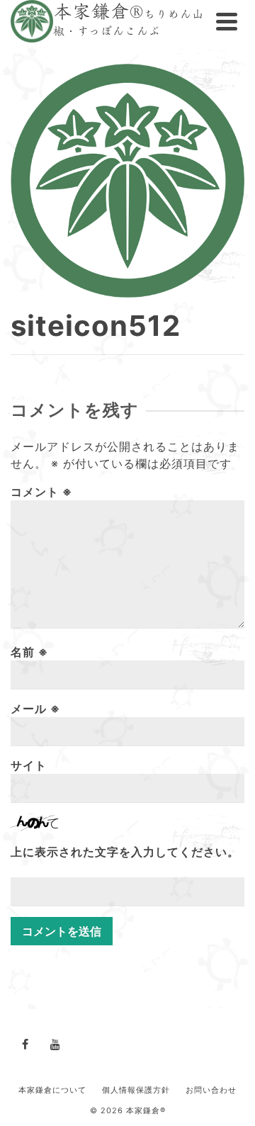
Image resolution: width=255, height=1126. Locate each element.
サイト (29, 765)
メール (35, 709)
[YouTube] (55, 1043)
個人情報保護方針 (136, 1090)
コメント (41, 492)
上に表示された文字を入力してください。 (125, 852)
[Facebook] (25, 1043)
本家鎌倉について (52, 1090)
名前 (29, 652)
